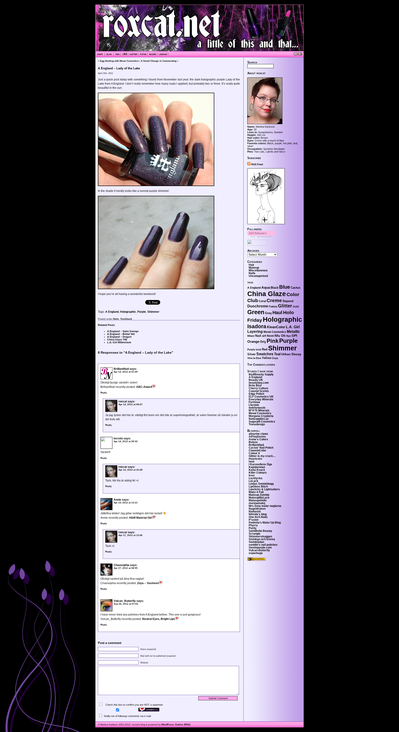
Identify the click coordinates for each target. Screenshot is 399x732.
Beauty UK (256, 380)
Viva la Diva (254, 358)
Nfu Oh (280, 335)
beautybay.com (259, 382)
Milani (250, 335)
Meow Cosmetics (274, 332)
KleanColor (276, 327)
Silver (251, 354)
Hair (251, 264)
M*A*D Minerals (259, 410)
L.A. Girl (293, 327)
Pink (272, 341)
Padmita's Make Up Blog (265, 522)
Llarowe (254, 405)
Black (274, 287)
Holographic (128, 311)
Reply (103, 392)
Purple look (254, 349)
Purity (253, 528)
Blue (284, 287)
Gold (296, 306)
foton (143, 54)
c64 (124, 54)
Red (264, 349)
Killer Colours (258, 472)
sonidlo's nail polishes (263, 544)
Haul (277, 312)
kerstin (118, 438)
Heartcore (255, 458)
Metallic (293, 332)
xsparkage (256, 553)
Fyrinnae (254, 402)
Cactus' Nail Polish (261, 447)
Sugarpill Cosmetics (262, 421)
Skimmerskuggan (260, 536)
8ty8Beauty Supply (261, 374)
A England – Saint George (123, 331)
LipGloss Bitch (258, 486)
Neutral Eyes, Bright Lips (158, 619)
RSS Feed (257, 164)
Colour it (254, 453)
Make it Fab (256, 492)
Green (255, 312)
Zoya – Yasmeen (148, 583)
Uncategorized (258, 276)
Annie (117, 499)
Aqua (265, 287)
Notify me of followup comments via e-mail (127, 716)
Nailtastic (255, 511)
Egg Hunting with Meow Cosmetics (119, 61)
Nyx (288, 335)
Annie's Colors (258, 439)
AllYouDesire (257, 436)
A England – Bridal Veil (121, 334)
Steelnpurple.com (260, 547)
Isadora (256, 326)
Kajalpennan (257, 467)
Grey (268, 313)
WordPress (167, 724)
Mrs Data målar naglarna (265, 506)
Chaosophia (121, 565)
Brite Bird (255, 385)
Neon (270, 335)
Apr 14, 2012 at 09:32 (126, 441)
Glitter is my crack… (262, 456)
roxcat (122, 401)
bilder (152, 54)
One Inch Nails (258, 517)
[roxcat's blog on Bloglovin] (266, 223)
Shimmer (153, 311)
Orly (263, 341)
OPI (294, 335)
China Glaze (266, 293)
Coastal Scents (259, 391)
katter (133, 54)
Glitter (285, 305)
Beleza (253, 442)
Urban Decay (291, 354)
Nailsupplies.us (259, 418)
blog (109, 54)
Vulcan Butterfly (259, 550)
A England (112, 311)
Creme (274, 300)
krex (252, 475)
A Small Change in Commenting (158, 61)
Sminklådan (256, 542)
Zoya (275, 358)
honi (251, 461)
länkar (163, 54)
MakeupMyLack (259, 497)
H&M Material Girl (140, 517)
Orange (253, 341)
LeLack (253, 481)
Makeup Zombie (259, 494)
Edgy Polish (256, 393)
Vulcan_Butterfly (125, 601)
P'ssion (253, 519)
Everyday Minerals (261, 399)
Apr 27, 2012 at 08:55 (126, 568)
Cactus (295, 287)
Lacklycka (255, 478)
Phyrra (253, 525)
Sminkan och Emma (262, 539)
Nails (116, 319)
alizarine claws (258, 433)
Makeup (254, 267)
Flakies (273, 306)
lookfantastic (257, 407)
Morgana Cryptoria (261, 416)
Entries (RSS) (182, 724)
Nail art (260, 335)
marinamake (257, 503)
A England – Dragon (119, 336)
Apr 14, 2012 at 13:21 (126, 502)
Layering (255, 332)
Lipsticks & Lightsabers (264, 489)
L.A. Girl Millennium (119, 342)
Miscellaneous (258, 270)
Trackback (126, 319)
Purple (141, 311)
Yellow (266, 358)
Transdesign (257, 424)
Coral (262, 301)
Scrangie (254, 533)
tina (117, 54)
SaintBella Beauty (260, 531)
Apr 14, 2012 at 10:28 (130, 470)
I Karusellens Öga (260, 464)
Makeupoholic (258, 500)
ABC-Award (144, 387)
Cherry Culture (258, 388)
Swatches (264, 354)
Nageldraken (257, 508)
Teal (277, 354)
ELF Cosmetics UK (261, 396)
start (100, 54)
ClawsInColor (257, 450)
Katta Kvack (257, 470)
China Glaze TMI (117, 339)
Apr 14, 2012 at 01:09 (126, 372)
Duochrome (257, 306)
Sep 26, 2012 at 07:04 (126, 604)
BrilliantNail (121, 369)
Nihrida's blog (258, 514)
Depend (288, 301)
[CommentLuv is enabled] (148, 710)
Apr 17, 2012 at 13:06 (130, 535)
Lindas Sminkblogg (261, 483)
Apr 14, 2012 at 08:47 (130, 404)
